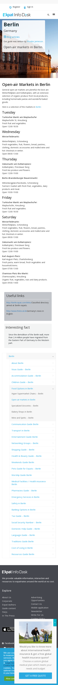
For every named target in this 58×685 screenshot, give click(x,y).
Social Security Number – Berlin (26, 522)
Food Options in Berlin (22, 388)
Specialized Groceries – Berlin (25, 405)
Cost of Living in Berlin (22, 547)
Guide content (9, 608)
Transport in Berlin (21, 430)
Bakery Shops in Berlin (22, 411)
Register (16, 6)
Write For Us (37, 614)
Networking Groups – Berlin (25, 443)
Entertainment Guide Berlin (25, 436)
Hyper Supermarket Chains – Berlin (27, 393)
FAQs (4, 612)
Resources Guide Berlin (23, 554)
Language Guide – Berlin (23, 535)
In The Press (8, 615)
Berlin (38, 107)
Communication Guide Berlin (25, 424)
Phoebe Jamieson (35, 41)
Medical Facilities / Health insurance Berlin (29, 483)
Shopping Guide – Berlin (23, 449)
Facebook (9, 643)
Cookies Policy (38, 618)
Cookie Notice (10, 665)
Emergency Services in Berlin (25, 497)
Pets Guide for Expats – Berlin (26, 468)
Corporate (7, 601)
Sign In (30, 6)
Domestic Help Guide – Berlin (26, 528)
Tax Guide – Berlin (20, 516)
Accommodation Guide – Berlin (26, 375)
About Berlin (17, 363)
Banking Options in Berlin (23, 509)
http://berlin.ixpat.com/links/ (18, 302)
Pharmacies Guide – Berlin (24, 490)
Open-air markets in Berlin (23, 399)
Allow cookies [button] (11, 679)
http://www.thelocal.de (16, 311)
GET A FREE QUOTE (35, 675)
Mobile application (39, 607)
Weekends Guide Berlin (23, 462)
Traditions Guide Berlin (23, 541)
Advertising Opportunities (38, 599)
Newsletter (36, 611)
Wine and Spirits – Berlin (23, 417)
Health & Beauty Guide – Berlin (27, 456)
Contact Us (36, 604)
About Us (6, 597)
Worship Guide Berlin (22, 475)
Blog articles (13, 37)
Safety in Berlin (19, 503)
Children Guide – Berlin (22, 382)
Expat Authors (9, 604)
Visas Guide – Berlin (21, 369)
